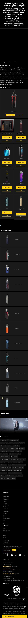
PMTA (4, 522)
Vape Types (9, 475)
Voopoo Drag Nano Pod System (7, 462)
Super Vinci (13, 478)
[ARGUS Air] (26, 263)
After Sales (5, 542)
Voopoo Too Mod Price (6, 467)
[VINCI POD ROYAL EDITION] (26, 196)
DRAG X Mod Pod (18, 283)
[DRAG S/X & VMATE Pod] (12, 121)
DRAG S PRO (17, 328)
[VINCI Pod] (26, 293)
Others (4, 506)
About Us (5, 513)
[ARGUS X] (26, 352)
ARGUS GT (17, 313)
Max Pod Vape (14, 456)
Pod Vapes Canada (5, 442)
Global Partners (6, 518)
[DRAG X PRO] (26, 234)
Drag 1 (20, 464)
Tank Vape (3, 475)
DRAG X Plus (17, 254)
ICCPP (4, 520)
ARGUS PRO (14, 111)
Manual (4, 535)
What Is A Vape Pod (5, 478)
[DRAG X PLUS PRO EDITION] (26, 367)
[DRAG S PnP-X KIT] (26, 337)
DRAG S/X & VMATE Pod (7, 133)
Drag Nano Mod (12, 451)
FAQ (4, 539)
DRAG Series (6, 496)
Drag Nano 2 (6, 158)
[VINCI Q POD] (26, 397)
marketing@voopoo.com (8, 573)
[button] (4, 425)
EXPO (4, 516)
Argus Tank (19, 451)
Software (5, 537)
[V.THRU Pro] (26, 171)
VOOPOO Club (6, 511)
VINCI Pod (17, 298)
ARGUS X (16, 358)
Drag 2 (24, 464)
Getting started (5, 62)
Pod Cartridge (4, 472)
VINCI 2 (21, 158)
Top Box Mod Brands (18, 475)
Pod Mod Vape (19, 462)
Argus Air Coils (22, 442)
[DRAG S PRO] (26, 323)
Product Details (6, 530)
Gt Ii (17, 448)
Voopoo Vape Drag (17, 470)
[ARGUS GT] (26, 308)
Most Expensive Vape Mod (6, 470)
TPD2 (4, 528)
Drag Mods (18, 453)
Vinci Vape (17, 445)
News (4, 515)
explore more (10, 115)
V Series (5, 501)
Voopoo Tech (4, 464)
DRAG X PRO (17, 239)
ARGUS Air (17, 269)
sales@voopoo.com (7, 566)
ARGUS (16, 387)
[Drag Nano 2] (12, 146)
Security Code (6, 540)
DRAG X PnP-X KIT (7, 183)
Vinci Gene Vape (4, 453)
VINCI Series (5, 498)
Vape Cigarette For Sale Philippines (18, 459)
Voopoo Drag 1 (4, 440)
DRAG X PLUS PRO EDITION (20, 372)
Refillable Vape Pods (12, 464)
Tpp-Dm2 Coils (14, 442)
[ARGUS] (26, 382)
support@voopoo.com (8, 569)
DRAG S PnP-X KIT (18, 343)
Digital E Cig (21, 448)
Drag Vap (14, 467)
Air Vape (12, 448)
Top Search (5, 523)
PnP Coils (5, 503)
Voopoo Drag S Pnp (5, 448)
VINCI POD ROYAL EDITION (21, 209)
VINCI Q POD (17, 402)
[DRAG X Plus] (26, 248)
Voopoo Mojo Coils (14, 62)
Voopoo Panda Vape (5, 456)
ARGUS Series (6, 499)
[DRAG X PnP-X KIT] (12, 171)
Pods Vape (11, 453)
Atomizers (11, 445)
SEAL (7, 208)
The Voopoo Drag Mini (13, 440)
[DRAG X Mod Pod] (26, 278)
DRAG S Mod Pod (21, 133)
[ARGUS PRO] (26, 91)
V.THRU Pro (21, 183)
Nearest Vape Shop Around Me (15, 472)
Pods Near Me (4, 451)
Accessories (5, 504)
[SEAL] (12, 196)
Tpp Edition (20, 467)
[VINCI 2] (26, 146)
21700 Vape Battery (5, 459)
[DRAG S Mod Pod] (26, 121)
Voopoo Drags (4, 445)
